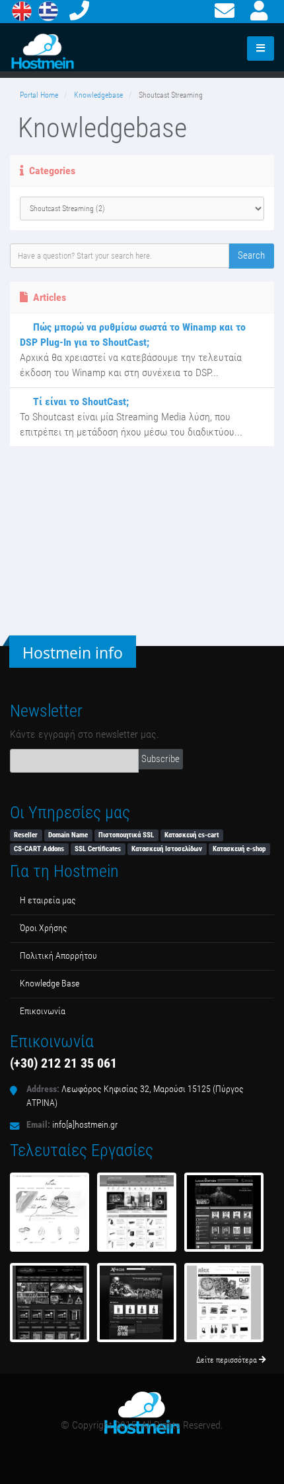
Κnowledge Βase (49, 983)
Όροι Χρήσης (43, 928)
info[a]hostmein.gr (85, 1124)
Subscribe (160, 759)
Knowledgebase (98, 95)
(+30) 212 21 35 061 (63, 1063)
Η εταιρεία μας (48, 900)
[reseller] (136, 1302)
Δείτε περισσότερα (227, 1360)
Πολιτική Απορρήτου (58, 955)
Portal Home (39, 95)
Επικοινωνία (42, 1011)
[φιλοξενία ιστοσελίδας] (224, 1212)
